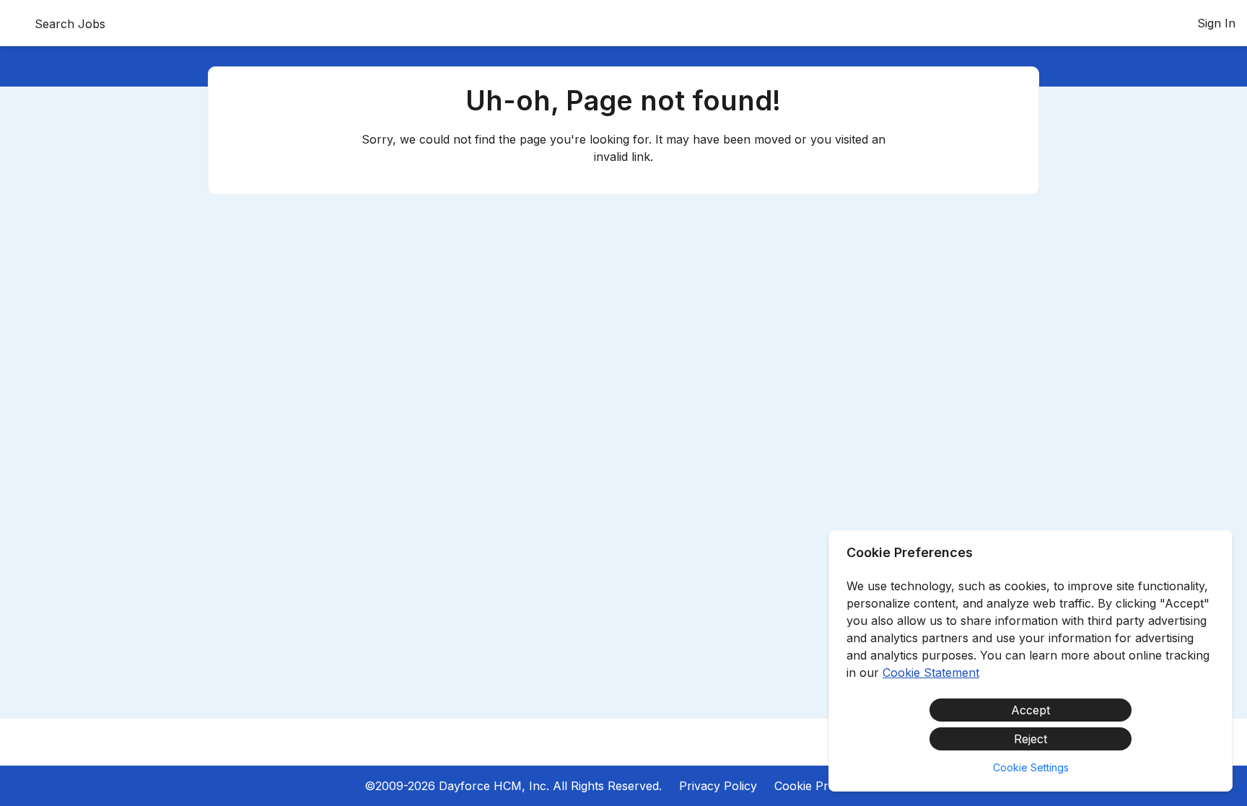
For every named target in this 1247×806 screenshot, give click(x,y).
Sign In (1216, 23)
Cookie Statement (931, 672)
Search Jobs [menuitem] (70, 24)
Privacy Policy (718, 786)
